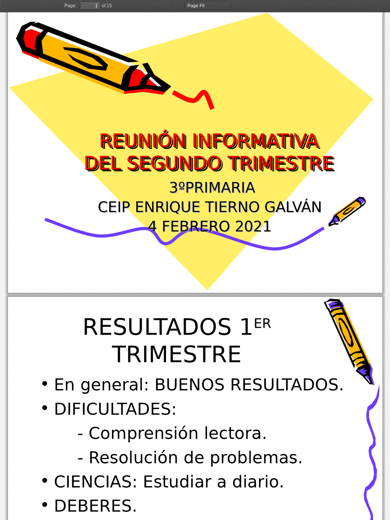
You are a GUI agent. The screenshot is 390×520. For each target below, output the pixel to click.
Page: (70, 5)
